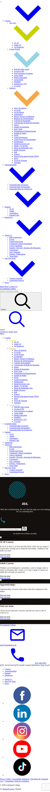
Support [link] (7, 432)
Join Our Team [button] (10, 258)
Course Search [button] (14, 49)
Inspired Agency (9, 789)
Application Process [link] (16, 280)
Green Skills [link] (18, 76)
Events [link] (11, 239)
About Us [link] (8, 445)
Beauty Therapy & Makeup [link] (24, 117)
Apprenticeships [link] (11, 424)
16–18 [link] (16, 43)
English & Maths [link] (20, 133)
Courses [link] (8, 338)
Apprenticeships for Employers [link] (20, 189)
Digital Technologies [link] (21, 127)
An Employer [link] (19, 47)
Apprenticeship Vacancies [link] (18, 185)
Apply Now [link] (13, 332)
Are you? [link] (12, 340)
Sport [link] (16, 158)
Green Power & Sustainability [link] (25, 140)
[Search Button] (24, 529)
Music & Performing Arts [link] (23, 148)
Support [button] (7, 207)
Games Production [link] (21, 137)
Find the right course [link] (21, 69)
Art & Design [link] (19, 112)
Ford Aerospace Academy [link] (23, 73)
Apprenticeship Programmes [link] (19, 187)
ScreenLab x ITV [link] (20, 84)
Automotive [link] (18, 114)
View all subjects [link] (20, 108)
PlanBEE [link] (17, 82)
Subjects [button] (12, 88)
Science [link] (17, 154)
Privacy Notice (5, 779)
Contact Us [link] (4, 332)
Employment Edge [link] (16, 242)
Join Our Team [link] (10, 468)
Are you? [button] (12, 23)
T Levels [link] (17, 86)
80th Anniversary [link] (15, 237)
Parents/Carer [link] (14, 215)
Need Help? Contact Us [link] (9, 287)
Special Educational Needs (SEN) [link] (26, 156)
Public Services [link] (19, 150)
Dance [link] (16, 125)
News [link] (7, 283)
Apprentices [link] (13, 213)
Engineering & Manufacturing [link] (25, 131)
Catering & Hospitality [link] (22, 121)
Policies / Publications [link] (17, 254)
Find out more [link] (5, 555)
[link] (28, 21)
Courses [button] (8, 21)
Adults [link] (11, 211)
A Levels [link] (17, 110)
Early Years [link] (18, 129)
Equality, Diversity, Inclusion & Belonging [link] (25, 248)
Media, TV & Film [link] (21, 146)
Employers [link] (9, 217)
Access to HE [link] (19, 71)
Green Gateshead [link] (15, 246)
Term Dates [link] (13, 256)
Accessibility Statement (20, 779)
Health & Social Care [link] (22, 144)
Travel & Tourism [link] (20, 161)
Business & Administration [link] (24, 119)
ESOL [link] (16, 135)
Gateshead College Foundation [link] (20, 244)
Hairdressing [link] (18, 142)
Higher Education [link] (20, 78)
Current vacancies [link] (15, 278)
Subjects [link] (12, 348)
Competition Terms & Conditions (17, 781)
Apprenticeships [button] (11, 165)
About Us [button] (8, 235)
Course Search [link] (14, 405)
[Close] (1, 1)
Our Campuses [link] (14, 252)
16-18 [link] (11, 209)
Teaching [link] (17, 163)
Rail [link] (15, 152)
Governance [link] (13, 250)
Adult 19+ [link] (18, 45)
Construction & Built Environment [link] (26, 123)
